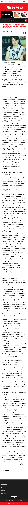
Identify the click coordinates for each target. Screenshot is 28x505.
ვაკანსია (3, 490)
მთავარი (3, 481)
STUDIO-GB (16, 500)
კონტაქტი (3, 493)
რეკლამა (3, 487)
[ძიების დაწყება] (26, 20)
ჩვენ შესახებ (4, 484)
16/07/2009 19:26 (7, 31)
